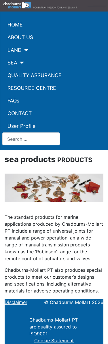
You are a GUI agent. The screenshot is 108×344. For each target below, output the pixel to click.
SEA (12, 63)
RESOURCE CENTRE (31, 88)
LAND (14, 50)
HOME (15, 25)
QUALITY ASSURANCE (34, 75)
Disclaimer (16, 302)
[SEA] (20, 63)
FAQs (13, 101)
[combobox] (31, 138)
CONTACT (19, 113)
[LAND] (25, 50)
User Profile (21, 126)
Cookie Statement (54, 340)
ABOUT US (20, 37)
